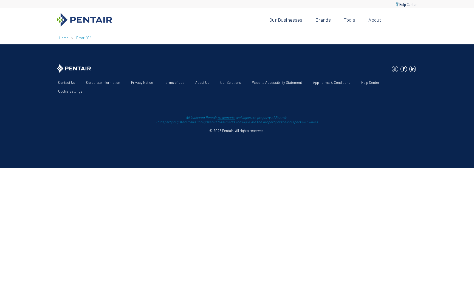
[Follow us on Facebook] (403, 69)
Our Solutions (230, 82)
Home (63, 38)
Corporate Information (103, 82)
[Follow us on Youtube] (395, 69)
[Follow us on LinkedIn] (412, 69)
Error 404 (83, 38)
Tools (349, 20)
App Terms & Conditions (331, 82)
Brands (323, 20)
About (374, 20)
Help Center (408, 4)
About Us (202, 82)
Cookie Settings (70, 91)
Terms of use (174, 82)
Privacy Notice (142, 82)
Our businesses (285, 20)
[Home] (159, 20)
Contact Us (66, 82)
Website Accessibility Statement (277, 82)
